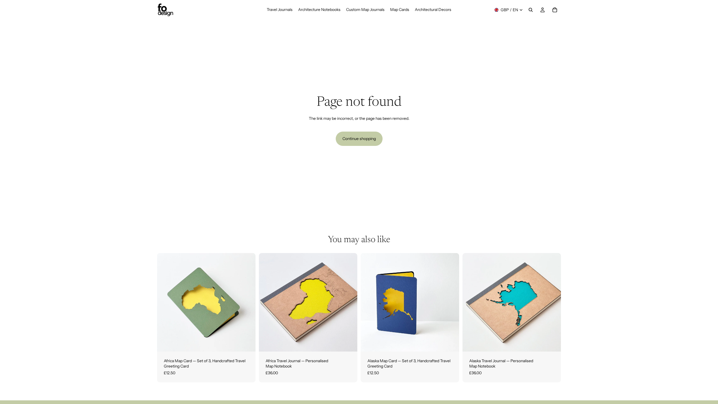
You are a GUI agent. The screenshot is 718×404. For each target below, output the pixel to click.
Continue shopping (359, 138)
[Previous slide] (165, 302)
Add (251, 342)
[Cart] (555, 10)
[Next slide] (247, 302)
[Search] (530, 10)
